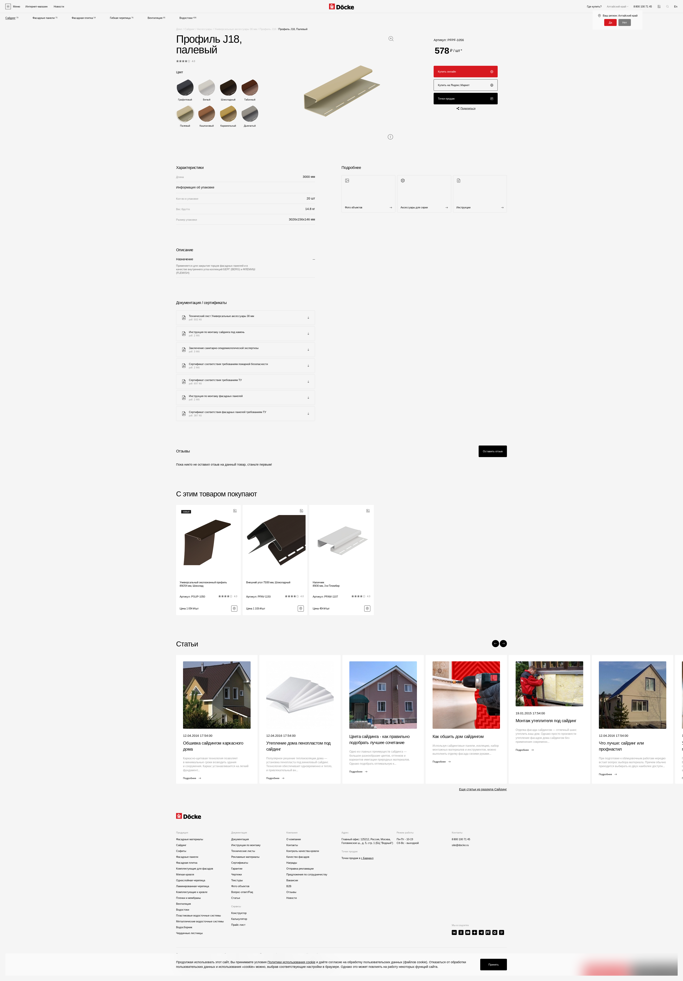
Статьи (235, 897)
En (675, 6)
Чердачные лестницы (189, 933)
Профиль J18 (268, 29)
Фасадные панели (44, 17)
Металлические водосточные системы (200, 921)
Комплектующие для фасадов (194, 868)
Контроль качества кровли (302, 850)
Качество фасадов (297, 856)
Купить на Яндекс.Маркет (454, 85)
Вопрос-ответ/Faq (242, 892)
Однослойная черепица (190, 880)
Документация (240, 839)
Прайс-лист (238, 924)
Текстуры (237, 880)
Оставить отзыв (493, 451)
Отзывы (291, 892)
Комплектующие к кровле (191, 892)
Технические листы (243, 850)
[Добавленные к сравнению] (659, 6)
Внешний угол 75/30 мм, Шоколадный (268, 582)
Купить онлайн (447, 71)
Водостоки (185, 17)
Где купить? (594, 6)
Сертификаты (239, 862)
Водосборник (184, 927)
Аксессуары (204, 29)
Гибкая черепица (120, 17)
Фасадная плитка (82, 17)
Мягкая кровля (185, 874)
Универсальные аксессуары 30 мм (236, 29)
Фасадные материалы (189, 839)
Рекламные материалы (245, 856)
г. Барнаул (367, 858)
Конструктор (239, 913)
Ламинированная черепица (192, 886)
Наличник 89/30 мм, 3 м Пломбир (326, 584)
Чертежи (236, 874)
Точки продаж (446, 98)
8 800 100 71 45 (461, 839)
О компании (293, 839)
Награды (291, 862)
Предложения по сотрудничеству (306, 874)
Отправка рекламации (300, 868)
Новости (291, 897)
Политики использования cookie (291, 962)
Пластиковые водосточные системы (198, 915)
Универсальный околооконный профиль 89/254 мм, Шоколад (203, 584)
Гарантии (236, 868)
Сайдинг (10, 17)
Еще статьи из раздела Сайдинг (483, 789)
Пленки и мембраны (188, 897)
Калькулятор (239, 918)
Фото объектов (240, 886)
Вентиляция (155, 17)
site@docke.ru (460, 845)
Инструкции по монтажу (246, 845)
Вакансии (292, 880)
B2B (288, 886)
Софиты (181, 850)
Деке (179, 29)
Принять (493, 964)
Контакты (292, 845)
